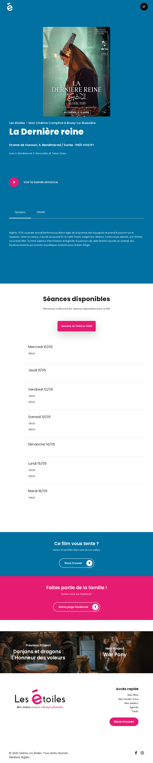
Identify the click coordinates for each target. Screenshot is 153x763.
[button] (144, 7)
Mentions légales (19, 757)
